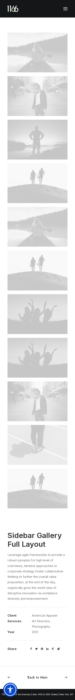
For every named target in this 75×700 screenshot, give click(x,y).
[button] (10, 690)
